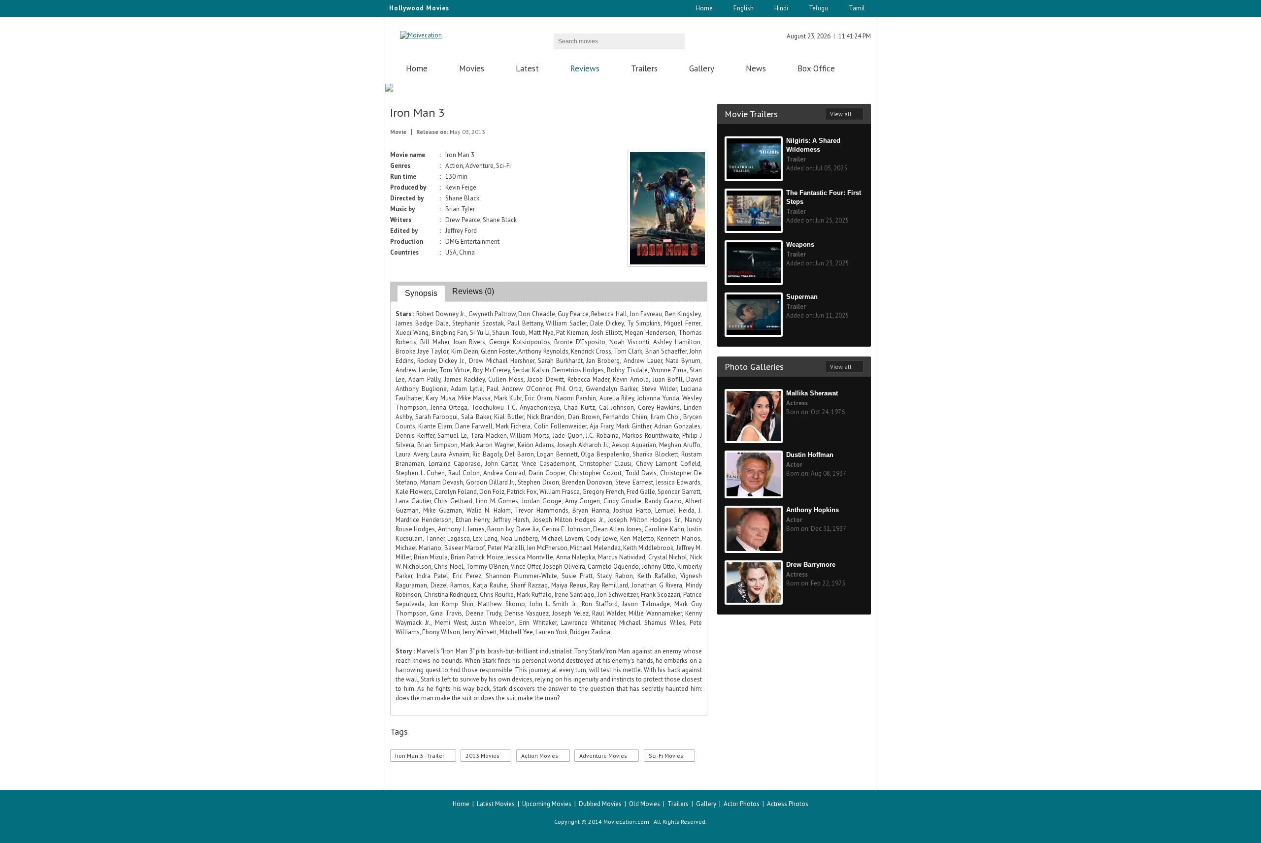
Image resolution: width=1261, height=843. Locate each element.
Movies (471, 68)
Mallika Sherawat (812, 393)
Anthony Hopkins (812, 510)
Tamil (857, 8)
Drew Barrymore (810, 564)
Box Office (816, 68)
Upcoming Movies (546, 804)
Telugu (818, 8)
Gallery (701, 68)
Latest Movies (496, 804)
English (743, 8)
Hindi (781, 8)
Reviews (584, 68)
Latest (527, 68)
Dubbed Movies (600, 804)
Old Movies (644, 804)
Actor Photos (742, 804)
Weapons (800, 244)
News (756, 68)
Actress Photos (787, 804)
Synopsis (421, 293)
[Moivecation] (421, 35)
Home (704, 8)
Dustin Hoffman (809, 454)
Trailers (644, 68)
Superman (802, 296)
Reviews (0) (473, 291)
